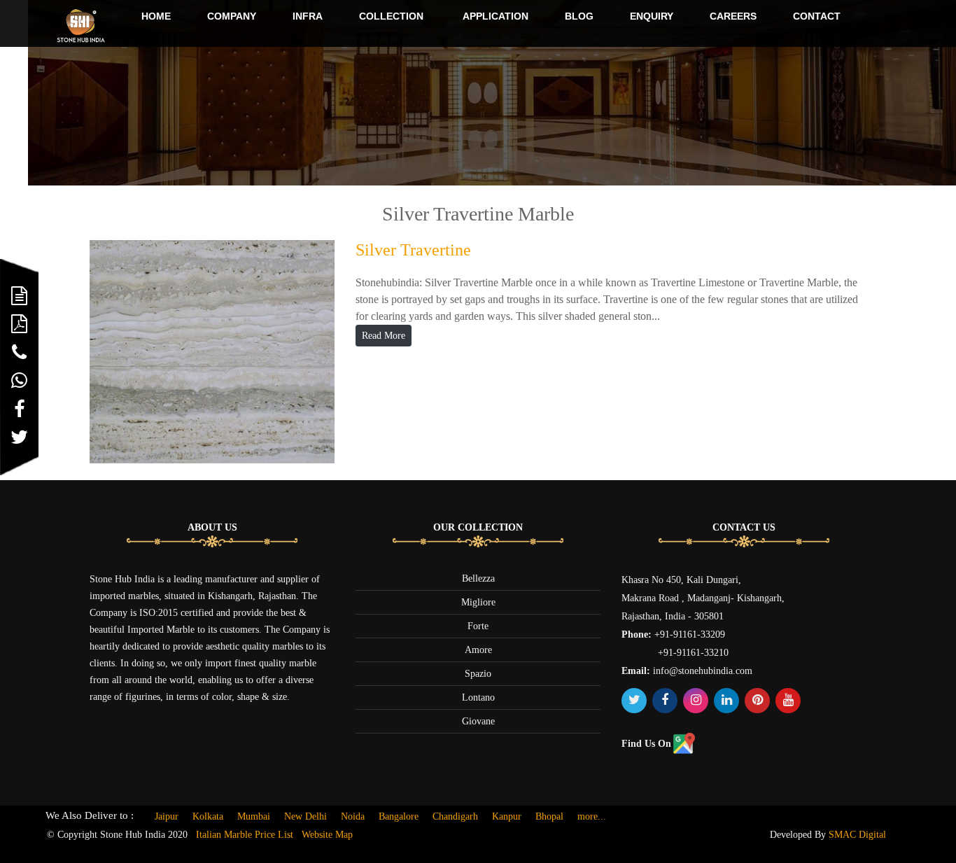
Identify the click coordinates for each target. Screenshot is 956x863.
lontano (478, 697)
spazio (478, 673)
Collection (391, 16)
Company (231, 16)
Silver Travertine (413, 250)
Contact (817, 16)
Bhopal (549, 816)
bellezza (478, 578)
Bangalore (399, 816)
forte (478, 626)
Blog (579, 16)
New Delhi (305, 816)
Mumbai (253, 816)
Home (156, 16)
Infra (308, 16)
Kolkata (207, 816)
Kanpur (506, 816)
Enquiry (651, 16)
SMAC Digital (857, 834)
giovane (478, 721)
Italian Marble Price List (244, 834)
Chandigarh (455, 816)
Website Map (327, 834)
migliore (478, 602)
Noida (353, 816)
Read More (383, 335)
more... (591, 816)
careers (733, 16)
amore (478, 650)
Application (495, 16)
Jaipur (166, 816)
